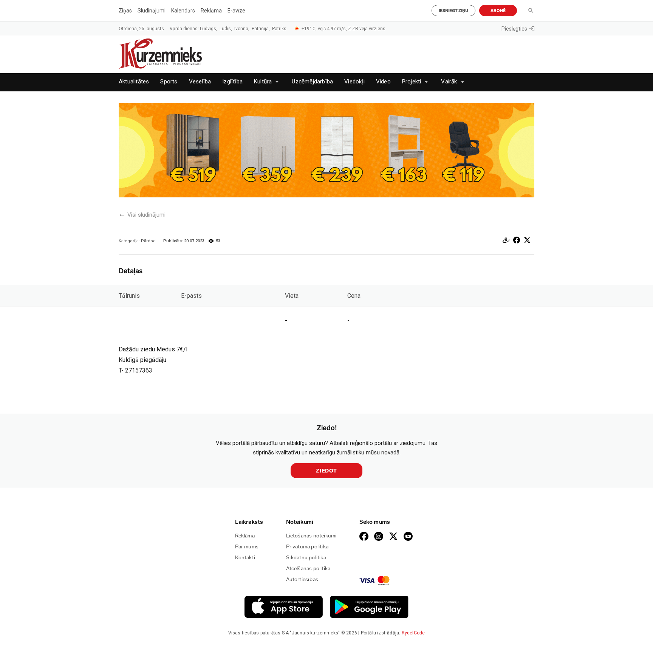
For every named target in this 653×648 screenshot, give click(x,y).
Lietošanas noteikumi (311, 536)
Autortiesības (302, 579)
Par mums (247, 546)
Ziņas (125, 11)
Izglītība (232, 81)
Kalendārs (183, 11)
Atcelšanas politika (308, 568)
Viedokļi (354, 81)
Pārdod (148, 241)
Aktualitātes (134, 81)
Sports (168, 81)
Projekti (411, 81)
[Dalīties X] (527, 241)
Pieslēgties (514, 29)
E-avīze (236, 11)
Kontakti (245, 557)
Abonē (498, 10)
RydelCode (413, 633)
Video (383, 81)
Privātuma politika (307, 546)
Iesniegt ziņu (453, 10)
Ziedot (326, 471)
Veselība (200, 81)
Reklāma (211, 11)
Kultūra (263, 81)
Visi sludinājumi (146, 214)
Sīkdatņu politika (306, 557)
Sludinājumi (152, 11)
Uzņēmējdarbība (312, 81)
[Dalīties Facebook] (516, 241)
